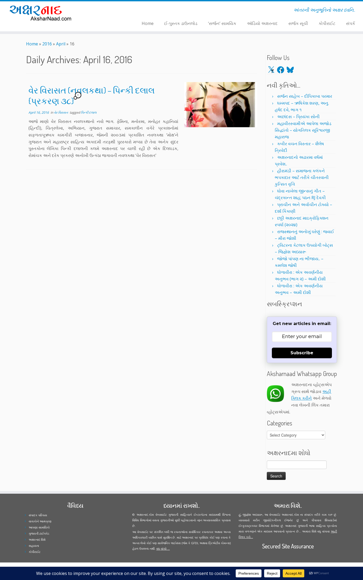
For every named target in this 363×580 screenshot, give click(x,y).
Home (148, 23)
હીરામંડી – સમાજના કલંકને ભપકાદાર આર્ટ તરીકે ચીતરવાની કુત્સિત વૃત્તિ (302, 177)
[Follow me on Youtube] (110, 11)
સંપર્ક (350, 23)
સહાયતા (34, 546)
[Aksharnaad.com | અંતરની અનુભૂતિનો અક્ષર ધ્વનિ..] (42, 12)
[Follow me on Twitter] (100, 11)
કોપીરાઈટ (327, 23)
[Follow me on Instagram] (107, 11)
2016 (47, 44)
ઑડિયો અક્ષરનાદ (262, 23)
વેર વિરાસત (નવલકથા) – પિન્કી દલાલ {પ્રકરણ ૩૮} (91, 95)
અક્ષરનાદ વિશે (37, 539)
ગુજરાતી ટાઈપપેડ (39, 533)
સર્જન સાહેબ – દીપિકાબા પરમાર (304, 96)
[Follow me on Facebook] (103, 11)
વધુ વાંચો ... (163, 549)
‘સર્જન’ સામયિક (222, 23)
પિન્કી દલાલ (88, 112)
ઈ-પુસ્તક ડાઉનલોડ (180, 23)
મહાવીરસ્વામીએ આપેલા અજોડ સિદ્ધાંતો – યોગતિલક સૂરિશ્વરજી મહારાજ (303, 130)
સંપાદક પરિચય (38, 515)
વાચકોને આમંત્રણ (40, 521)
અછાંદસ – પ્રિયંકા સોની (298, 117)
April (60, 44)
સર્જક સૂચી (298, 23)
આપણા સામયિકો (39, 527)
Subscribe (301, 352)
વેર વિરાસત (61, 112)
